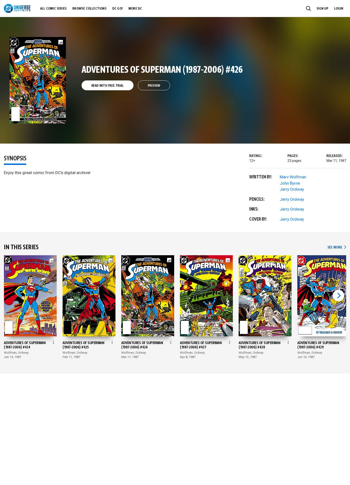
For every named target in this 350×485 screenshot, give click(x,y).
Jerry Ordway (292, 189)
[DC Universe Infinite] (17, 8)
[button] (308, 8)
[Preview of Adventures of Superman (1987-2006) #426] (38, 80)
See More (336, 247)
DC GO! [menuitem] (117, 8)
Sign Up (322, 8)
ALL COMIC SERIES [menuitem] (53, 8)
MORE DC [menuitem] (135, 8)
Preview (154, 86)
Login (338, 8)
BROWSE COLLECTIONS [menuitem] (89, 8)
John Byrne (290, 183)
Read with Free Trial (107, 86)
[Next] (338, 295)
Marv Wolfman (293, 177)
